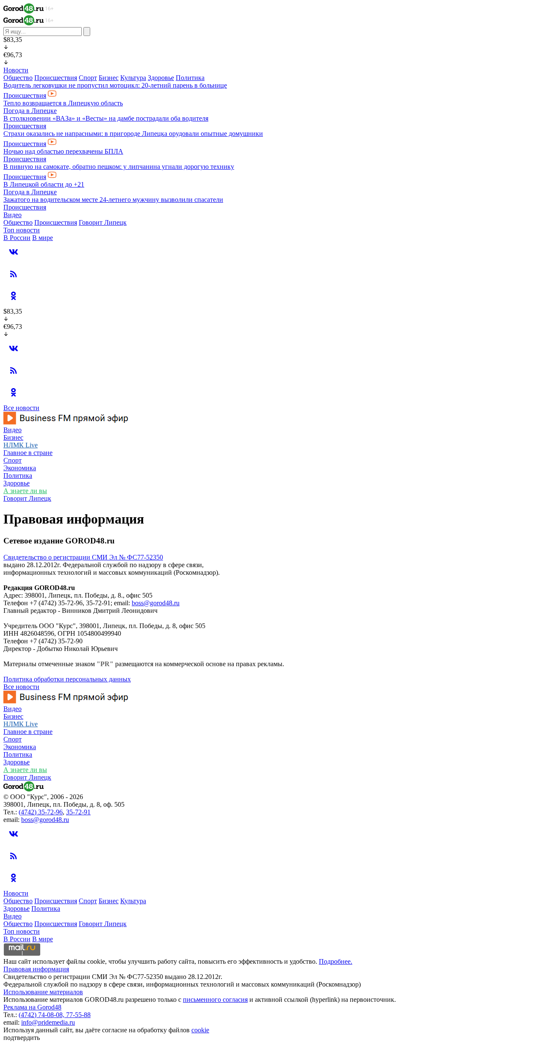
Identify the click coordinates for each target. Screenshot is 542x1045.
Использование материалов (43, 991)
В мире (42, 237)
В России (16, 237)
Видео (12, 214)
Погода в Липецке (30, 110)
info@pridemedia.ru (48, 1022)
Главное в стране (28, 452)
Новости (15, 70)
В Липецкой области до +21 (43, 184)
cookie (200, 1030)
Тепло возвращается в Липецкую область (63, 103)
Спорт (88, 77)
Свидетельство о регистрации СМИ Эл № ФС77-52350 (83, 557)
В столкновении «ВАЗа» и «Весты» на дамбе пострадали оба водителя (105, 118)
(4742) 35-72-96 (41, 812)
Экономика (19, 467)
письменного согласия (215, 999)
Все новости (21, 407)
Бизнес (109, 77)
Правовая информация (36, 969)
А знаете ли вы (25, 490)
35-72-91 (78, 812)
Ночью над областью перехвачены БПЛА (63, 151)
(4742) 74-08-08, (42, 1014)
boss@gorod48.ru (156, 603)
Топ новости (21, 230)
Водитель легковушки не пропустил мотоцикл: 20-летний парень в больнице (115, 85)
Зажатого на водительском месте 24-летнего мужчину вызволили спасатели (113, 199)
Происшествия (55, 77)
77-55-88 (78, 1014)
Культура (133, 77)
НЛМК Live (20, 445)
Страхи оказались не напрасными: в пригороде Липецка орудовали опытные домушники (133, 133)
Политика (190, 77)
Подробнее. (335, 961)
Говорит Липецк (103, 222)
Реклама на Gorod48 (32, 1007)
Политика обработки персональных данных (67, 679)
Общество (18, 77)
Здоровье (161, 77)
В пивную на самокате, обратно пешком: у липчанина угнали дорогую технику (118, 166)
